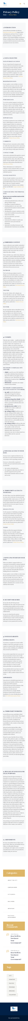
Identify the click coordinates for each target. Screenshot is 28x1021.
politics (11, 983)
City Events (11, 894)
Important (11, 908)
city (10, 975)
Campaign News (12, 887)
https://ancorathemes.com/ (10, 32)
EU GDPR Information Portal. (13, 696)
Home (5, 15)
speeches (12, 991)
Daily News (11, 901)
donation (12, 979)
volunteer (12, 994)
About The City (12, 880)
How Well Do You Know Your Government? (16, 939)
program (12, 987)
